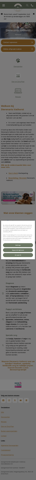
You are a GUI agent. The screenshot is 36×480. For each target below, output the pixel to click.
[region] (18, 240)
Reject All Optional (18, 250)
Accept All (18, 255)
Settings (18, 245)
